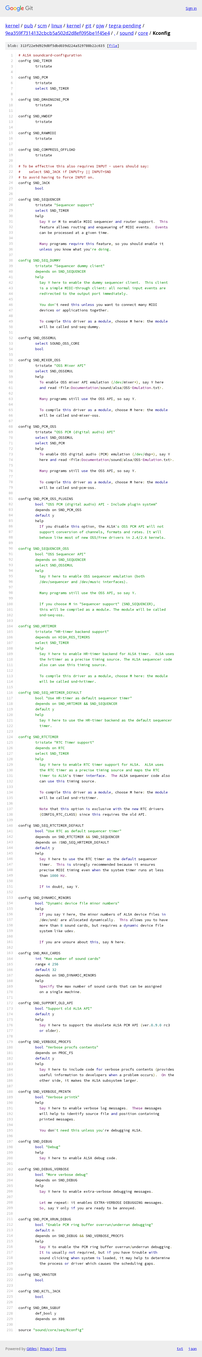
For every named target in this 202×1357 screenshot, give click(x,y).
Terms (60, 1348)
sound (127, 33)
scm (42, 25)
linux (56, 25)
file (113, 46)
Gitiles (32, 1348)
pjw (100, 25)
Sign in (191, 8)
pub (28, 25)
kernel (12, 25)
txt (180, 1348)
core (143, 33)
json (192, 1348)
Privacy (46, 1348)
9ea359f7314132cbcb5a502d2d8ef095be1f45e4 (57, 33)
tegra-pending (125, 25)
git (88, 25)
